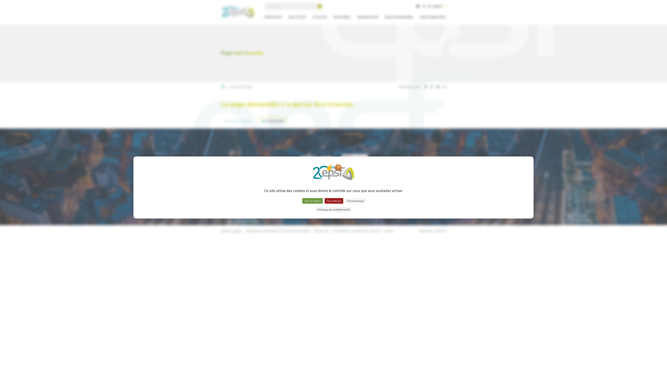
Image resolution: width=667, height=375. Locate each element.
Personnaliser (355, 201)
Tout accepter (312, 201)
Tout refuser (333, 201)
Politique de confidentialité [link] (333, 209)
